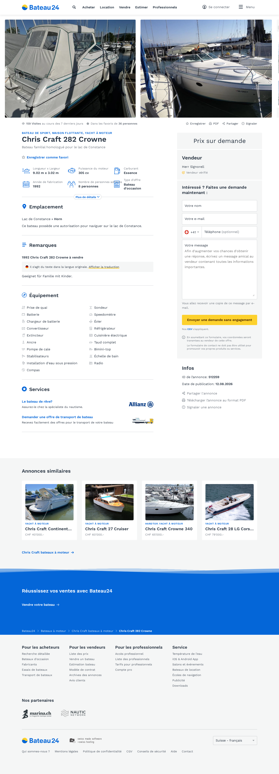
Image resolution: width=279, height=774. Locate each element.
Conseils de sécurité (151, 751)
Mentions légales (66, 751)
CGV (189, 329)
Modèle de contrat (82, 669)
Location (107, 7)
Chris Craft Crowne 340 (169, 528)
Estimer (141, 7)
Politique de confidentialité (102, 751)
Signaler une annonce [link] (204, 407)
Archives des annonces (85, 675)
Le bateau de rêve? (37, 401)
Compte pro (123, 669)
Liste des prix (78, 653)
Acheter (88, 7)
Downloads (180, 685)
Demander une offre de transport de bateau (57, 417)
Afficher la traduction (104, 266)
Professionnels (165, 7)
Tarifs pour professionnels (133, 664)
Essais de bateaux (34, 669)
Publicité (178, 680)
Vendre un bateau (82, 659)
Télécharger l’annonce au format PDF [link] (216, 400)
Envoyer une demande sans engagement (219, 320)
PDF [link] (216, 123)
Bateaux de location (186, 669)
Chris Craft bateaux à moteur (45, 552)
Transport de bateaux (37, 675)
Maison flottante (67, 133)
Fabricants (29, 664)
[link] (49, 510)
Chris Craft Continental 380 (52, 528)
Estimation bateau (82, 664)
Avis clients (77, 680)
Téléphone (221, 232)
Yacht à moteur (98, 133)
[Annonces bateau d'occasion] (40, 7)
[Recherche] (75, 7)
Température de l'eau (187, 653)
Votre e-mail (194, 219)
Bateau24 (28, 631)
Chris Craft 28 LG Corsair (230, 528)
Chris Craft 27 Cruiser (106, 528)
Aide (174, 751)
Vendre (124, 7)
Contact (187, 751)
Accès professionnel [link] (129, 653)
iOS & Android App (185, 659)
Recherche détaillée (36, 653)
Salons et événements (187, 664)
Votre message (196, 245)
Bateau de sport (36, 133)
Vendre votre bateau (38, 605)
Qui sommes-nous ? (36, 751)
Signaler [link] (251, 123)
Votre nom (193, 206)
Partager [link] (232, 123)
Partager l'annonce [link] (202, 393)
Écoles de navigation (186, 675)
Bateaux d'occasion (35, 659)
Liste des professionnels (132, 659)
